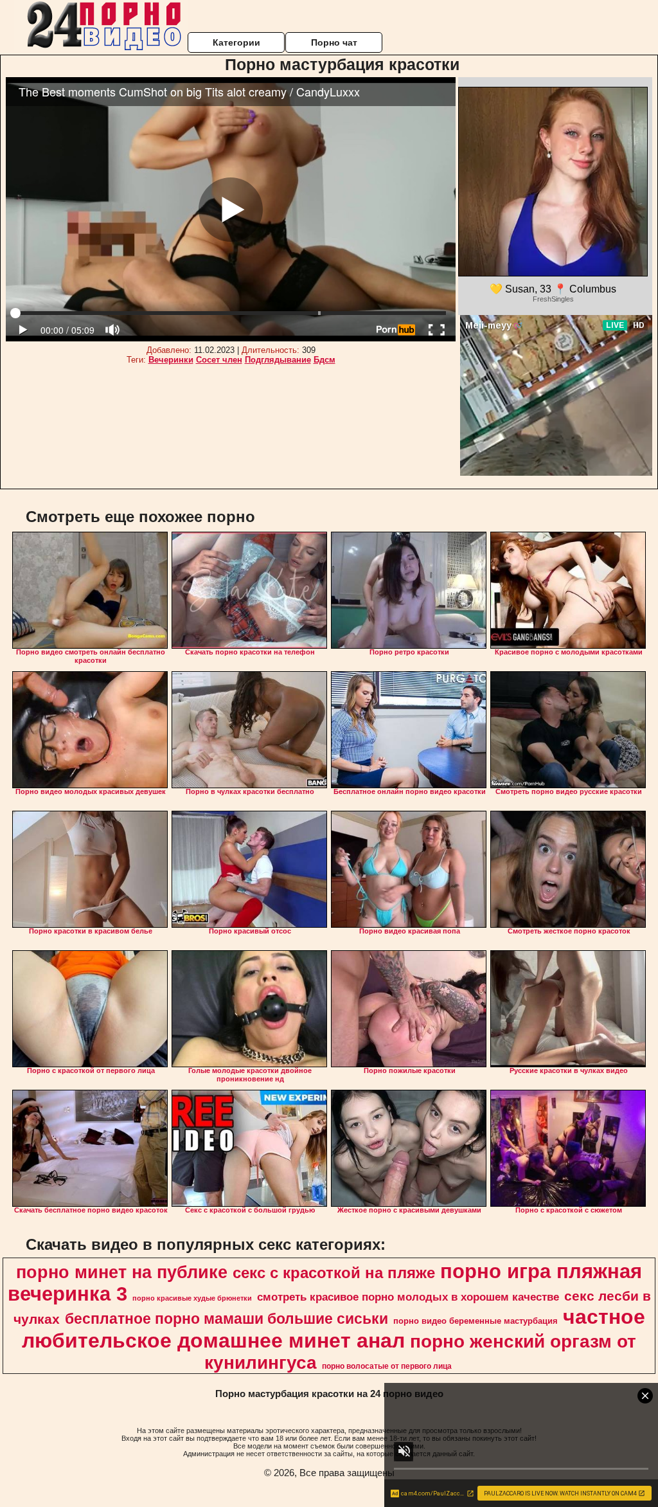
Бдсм (324, 360)
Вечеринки (170, 360)
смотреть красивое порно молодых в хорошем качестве (408, 1296)
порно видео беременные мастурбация (475, 1321)
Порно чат (334, 42)
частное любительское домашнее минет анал (333, 1328)
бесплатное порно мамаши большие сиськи (226, 1318)
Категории (236, 42)
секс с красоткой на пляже (334, 1272)
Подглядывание (278, 360)
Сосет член (219, 360)
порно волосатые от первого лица (387, 1366)
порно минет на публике (121, 1272)
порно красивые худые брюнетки (192, 1298)
